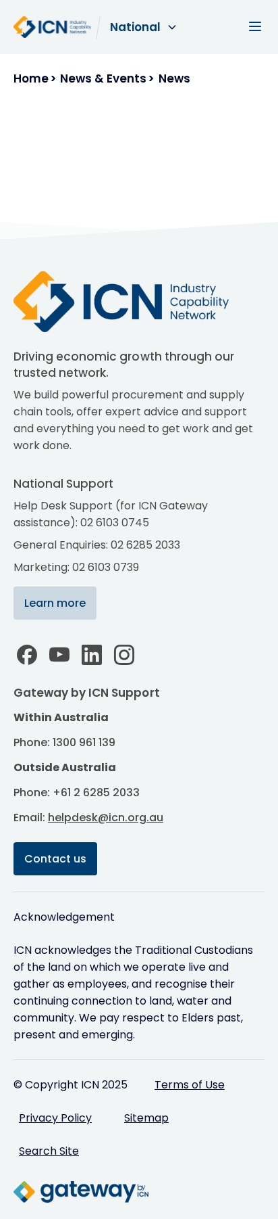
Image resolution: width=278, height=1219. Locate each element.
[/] (134, 301)
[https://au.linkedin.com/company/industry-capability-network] (91, 654)
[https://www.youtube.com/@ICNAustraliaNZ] (59, 654)
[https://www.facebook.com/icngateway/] (26, 654)
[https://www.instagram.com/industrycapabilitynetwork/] (124, 654)
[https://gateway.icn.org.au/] (80, 1192)
